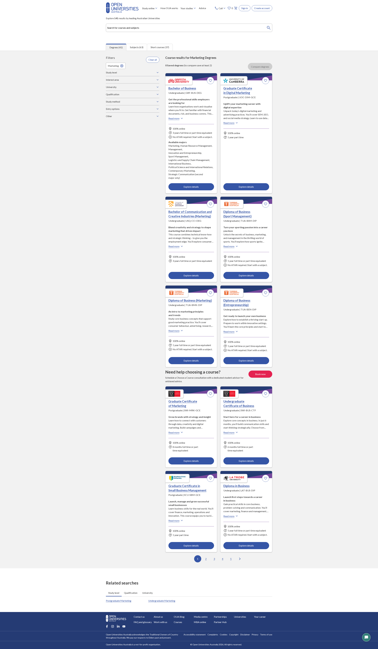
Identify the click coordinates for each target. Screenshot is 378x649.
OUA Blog (179, 616)
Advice (202, 8)
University (111, 87)
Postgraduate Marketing (118, 600)
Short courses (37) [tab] (160, 47)
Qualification (112, 94)
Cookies (223, 634)
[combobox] (189, 28)
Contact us (139, 616)
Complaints (212, 634)
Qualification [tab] (130, 592)
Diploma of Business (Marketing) (190, 300)
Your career (260, 616)
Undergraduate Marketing (161, 600)
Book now (260, 374)
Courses (178, 622)
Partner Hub (220, 622)
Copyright (234, 634)
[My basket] (236, 8)
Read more (173, 118)
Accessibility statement (195, 634)
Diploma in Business (236, 486)
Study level (111, 72)
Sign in (244, 8)
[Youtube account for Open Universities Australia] (124, 626)
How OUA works (169, 8)
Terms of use (266, 634)
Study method (113, 101)
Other (109, 116)
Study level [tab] (113, 592)
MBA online (200, 622)
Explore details (191, 186)
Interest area (112, 79)
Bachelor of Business (182, 88)
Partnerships (220, 616)
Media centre (200, 616)
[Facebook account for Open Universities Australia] (107, 626)
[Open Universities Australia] (122, 12)
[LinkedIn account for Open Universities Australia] (118, 626)
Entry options (113, 108)
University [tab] (147, 592)
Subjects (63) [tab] (136, 47)
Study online (148, 8)
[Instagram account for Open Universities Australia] (112, 626)
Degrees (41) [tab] (116, 47)
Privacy (255, 634)
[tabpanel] (189, 309)
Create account (262, 8)
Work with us (160, 622)
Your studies (186, 8)
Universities (240, 616)
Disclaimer (245, 634)
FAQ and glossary (143, 622)
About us (158, 616)
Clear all (153, 59)
